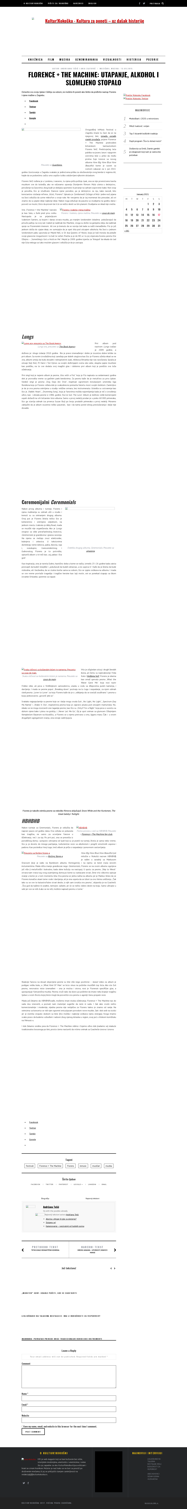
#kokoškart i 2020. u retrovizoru (144, 118)
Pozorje (152, 59)
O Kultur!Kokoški (33, 3)
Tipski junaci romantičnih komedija (45, 1248)
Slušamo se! (51, 1222)
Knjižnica (35, 59)
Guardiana (57, 165)
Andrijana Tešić (69, 68)
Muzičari (105, 68)
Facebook (36, 1184)
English (92, 3)
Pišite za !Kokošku (58, 3)
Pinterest (64, 1184)
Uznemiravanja (86, 59)
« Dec (126, 231)
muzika (109, 1165)
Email (104, 1184)
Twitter (50, 1184)
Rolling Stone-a (55, 856)
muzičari (96, 1165)
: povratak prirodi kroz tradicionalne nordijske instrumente (62, 1339)
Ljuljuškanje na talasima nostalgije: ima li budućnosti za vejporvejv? (61, 1316)
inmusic (83, 1165)
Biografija (45, 1198)
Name (25, 1393)
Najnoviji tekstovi (92, 1198)
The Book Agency (67, 346)
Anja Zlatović (88, 68)
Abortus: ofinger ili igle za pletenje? (61, 1219)
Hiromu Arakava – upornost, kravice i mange (92, 1249)
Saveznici (78, 3)
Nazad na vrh (151, 1503)
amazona (90, 551)
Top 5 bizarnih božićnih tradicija (143, 133)
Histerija (134, 59)
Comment (26, 1363)
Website (25, 1415)
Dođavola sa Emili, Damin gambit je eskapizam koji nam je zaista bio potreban (145, 151)
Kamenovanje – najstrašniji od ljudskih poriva (65, 1226)
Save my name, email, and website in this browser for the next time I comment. (60, 1426)
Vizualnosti (112, 59)
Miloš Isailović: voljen (139, 126)
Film (51, 59)
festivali (30, 1165)
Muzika (64, 59)
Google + (78, 1184)
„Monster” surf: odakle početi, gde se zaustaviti (49, 1293)
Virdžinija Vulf (93, 676)
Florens (70, 1165)
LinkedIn (92, 1184)
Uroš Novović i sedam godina (153, 1476)
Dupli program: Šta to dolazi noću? (145, 141)
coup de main (108, 213)
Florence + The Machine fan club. (97, 834)
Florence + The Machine (50, 1165)
